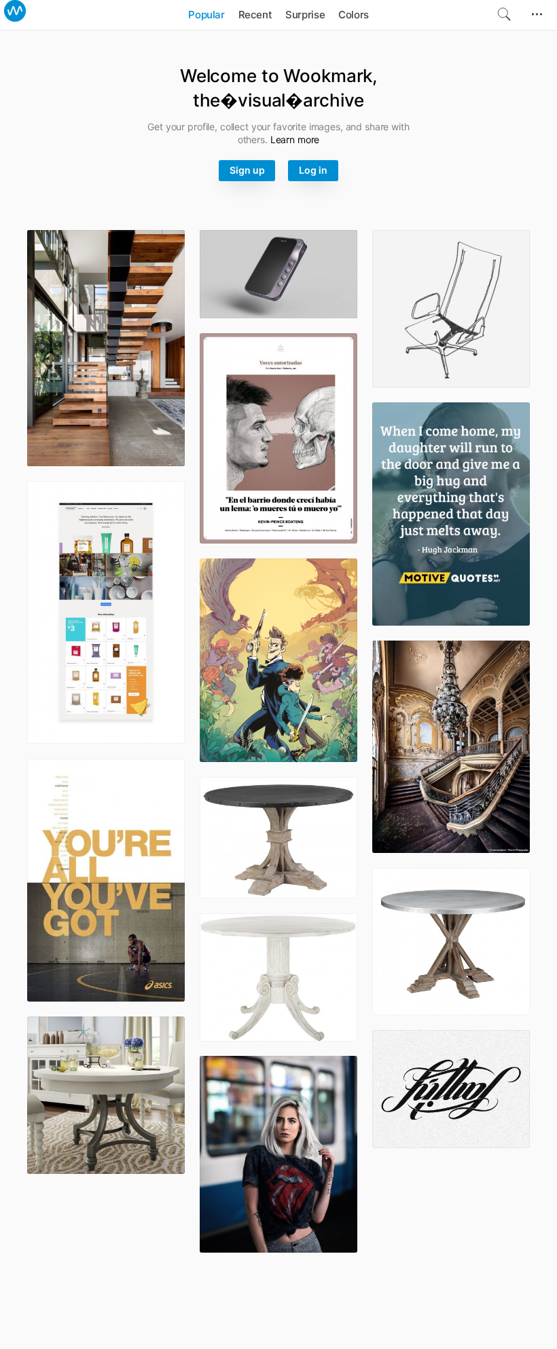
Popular (206, 14)
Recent (255, 14)
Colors (353, 14)
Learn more (295, 139)
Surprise (305, 14)
